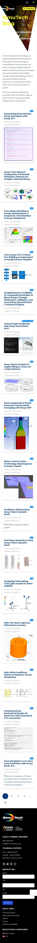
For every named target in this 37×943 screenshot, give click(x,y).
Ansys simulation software (20, 67)
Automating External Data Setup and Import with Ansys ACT (17, 116)
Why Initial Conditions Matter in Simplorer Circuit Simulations (18, 674)
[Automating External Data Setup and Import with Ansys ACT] (18, 129)
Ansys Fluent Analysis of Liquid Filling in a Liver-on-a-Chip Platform (17, 366)
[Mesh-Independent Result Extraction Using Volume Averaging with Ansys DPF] (18, 418)
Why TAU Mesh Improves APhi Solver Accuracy (17, 624)
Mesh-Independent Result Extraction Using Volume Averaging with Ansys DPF (18, 405)
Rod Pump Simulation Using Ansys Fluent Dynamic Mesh (18, 542)
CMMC (12, 933)
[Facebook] (11, 864)
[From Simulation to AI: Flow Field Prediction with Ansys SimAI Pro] (18, 776)
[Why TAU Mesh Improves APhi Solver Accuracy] (18, 636)
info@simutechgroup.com (11, 844)
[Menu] (27, 2)
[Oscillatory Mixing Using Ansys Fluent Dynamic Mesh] (18, 525)
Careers (5, 918)
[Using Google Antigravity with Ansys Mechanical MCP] (18, 339)
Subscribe (7, 903)
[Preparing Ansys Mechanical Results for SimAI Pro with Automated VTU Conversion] (18, 728)
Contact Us (29, 8)
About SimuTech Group (10, 915)
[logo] (8, 8)
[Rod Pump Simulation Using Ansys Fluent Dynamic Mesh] (18, 555)
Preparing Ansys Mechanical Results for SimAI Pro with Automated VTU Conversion (18, 714)
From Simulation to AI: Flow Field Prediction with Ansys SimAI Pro (18, 763)
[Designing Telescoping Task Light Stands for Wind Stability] (18, 596)
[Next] (12, 802)
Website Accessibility (9, 924)
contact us (6, 101)
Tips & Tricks (29, 321)
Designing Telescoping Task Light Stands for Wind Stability (18, 583)
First (3, 880)
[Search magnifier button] (33, 2)
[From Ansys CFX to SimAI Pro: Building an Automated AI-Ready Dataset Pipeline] (18, 270)
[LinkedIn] (3, 864)
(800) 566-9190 (7, 841)
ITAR (6, 933)
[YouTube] (7, 864)
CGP (6, 936)
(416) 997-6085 (14, 855)
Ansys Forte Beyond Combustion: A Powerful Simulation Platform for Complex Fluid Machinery (17, 175)
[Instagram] (15, 864)
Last (3, 889)
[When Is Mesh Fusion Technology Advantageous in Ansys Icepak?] (18, 476)
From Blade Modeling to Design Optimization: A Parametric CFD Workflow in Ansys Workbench (17, 214)
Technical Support (8, 913)
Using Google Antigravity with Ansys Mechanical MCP (17, 326)
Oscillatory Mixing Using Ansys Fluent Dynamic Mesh (16, 512)
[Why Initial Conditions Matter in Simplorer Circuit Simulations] (18, 688)
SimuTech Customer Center (12, 858)
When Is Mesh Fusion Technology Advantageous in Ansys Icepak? (18, 463)
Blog (31, 111)
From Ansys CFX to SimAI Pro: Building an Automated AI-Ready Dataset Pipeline (18, 257)
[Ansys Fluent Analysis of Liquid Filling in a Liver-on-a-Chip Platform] (18, 379)
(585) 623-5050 (12, 852)
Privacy (5, 921)
